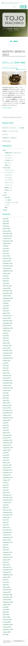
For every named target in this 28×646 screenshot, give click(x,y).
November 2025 (7, 236)
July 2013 (5, 545)
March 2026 (6, 228)
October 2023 (7, 296)
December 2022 (7, 321)
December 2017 (7, 470)
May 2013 (6, 547)
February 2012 (7, 567)
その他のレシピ (9, 160)
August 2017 (6, 480)
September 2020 (8, 388)
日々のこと (8, 163)
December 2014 (7, 532)
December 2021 (7, 350)
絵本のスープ (8, 190)
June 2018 (6, 455)
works (5, 195)
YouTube (7, 197)
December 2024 (7, 263)
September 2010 (8, 575)
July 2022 (5, 333)
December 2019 (7, 410)
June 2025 (6, 248)
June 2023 (6, 306)
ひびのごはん (7, 141)
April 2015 (6, 525)
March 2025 (6, 256)
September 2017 (8, 477)
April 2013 (6, 550)
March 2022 (6, 343)
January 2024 (7, 288)
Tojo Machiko (15, 68)
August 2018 (6, 450)
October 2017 (7, 475)
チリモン (6, 134)
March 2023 (6, 313)
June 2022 (6, 335)
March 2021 (6, 373)
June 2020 (6, 395)
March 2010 (6, 587)
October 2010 (7, 572)
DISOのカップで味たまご (10, 138)
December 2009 (7, 594)
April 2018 (6, 460)
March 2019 (6, 433)
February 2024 (7, 286)
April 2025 (6, 253)
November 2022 (7, 323)
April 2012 (6, 562)
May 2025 (6, 251)
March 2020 (6, 403)
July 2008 (5, 634)
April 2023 (6, 311)
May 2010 (6, 585)
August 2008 (6, 632)
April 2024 (6, 283)
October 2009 (7, 599)
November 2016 (7, 500)
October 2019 (7, 415)
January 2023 (7, 318)
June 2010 (6, 582)
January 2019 (7, 438)
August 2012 (6, 560)
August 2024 (6, 273)
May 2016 (6, 507)
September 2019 (8, 418)
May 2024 (6, 281)
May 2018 (6, 458)
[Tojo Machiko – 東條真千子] (14, 20)
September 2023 (8, 298)
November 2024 (7, 266)
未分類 (5, 210)
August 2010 (6, 577)
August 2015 (6, 517)
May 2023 (6, 308)
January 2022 (7, 348)
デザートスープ (9, 182)
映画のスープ (8, 187)
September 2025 (8, 241)
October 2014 (7, 535)
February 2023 (7, 316)
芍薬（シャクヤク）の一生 (11, 131)
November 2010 (7, 570)
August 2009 (6, 604)
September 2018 (8, 448)
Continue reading (7, 108)
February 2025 (7, 258)
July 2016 (5, 505)
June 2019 (6, 425)
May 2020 (6, 398)
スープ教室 (8, 200)
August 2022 (6, 330)
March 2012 (6, 565)
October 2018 (7, 445)
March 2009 (6, 617)
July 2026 (5, 218)
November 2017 (7, 472)
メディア (7, 205)
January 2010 (7, 592)
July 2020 (5, 393)
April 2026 (6, 226)
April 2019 (6, 430)
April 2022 (6, 340)
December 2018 (7, 440)
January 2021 (7, 378)
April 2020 (6, 400)
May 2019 (6, 428)
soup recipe (6, 168)
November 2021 (7, 353)
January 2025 (7, 261)
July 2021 (5, 363)
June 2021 (6, 365)
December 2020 (7, 380)
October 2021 (7, 355)
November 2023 (7, 293)
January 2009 (7, 622)
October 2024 (7, 268)
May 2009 (6, 612)
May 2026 (6, 223)
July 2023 (5, 303)
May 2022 (6, 338)
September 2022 (8, 328)
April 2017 (6, 490)
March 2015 (6, 527)
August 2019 (6, 420)
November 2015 (7, 515)
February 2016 (7, 510)
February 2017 (7, 495)
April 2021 (6, 370)
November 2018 (7, 443)
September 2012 (8, 557)
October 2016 (7, 502)
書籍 (6, 207)
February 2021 (7, 375)
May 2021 (6, 368)
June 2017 (6, 485)
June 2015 (6, 520)
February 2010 (7, 590)
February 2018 (7, 465)
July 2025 (5, 246)
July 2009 (5, 607)
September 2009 (8, 602)
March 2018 (6, 462)
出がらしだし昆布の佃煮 (13, 62)
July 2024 (5, 276)
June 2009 (6, 609)
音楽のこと (8, 165)
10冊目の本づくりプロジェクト (13, 153)
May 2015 (6, 522)
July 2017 (5, 482)
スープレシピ (8, 158)
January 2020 (7, 408)
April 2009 (6, 614)
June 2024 (6, 278)
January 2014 (7, 540)
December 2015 (7, 512)
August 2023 (6, 301)
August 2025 (6, 243)
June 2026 (6, 221)
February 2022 (7, 345)
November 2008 (7, 624)
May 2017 (6, 487)
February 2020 (7, 405)
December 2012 (7, 552)
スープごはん (8, 177)
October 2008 (7, 627)
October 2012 (7, 555)
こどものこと (8, 155)
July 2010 (5, 580)
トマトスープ (8, 185)
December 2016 (7, 497)
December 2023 (7, 291)
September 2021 (8, 358)
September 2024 (8, 271)
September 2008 (8, 629)
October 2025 (7, 238)
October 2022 (7, 326)
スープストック (9, 180)
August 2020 (6, 390)
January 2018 (7, 467)
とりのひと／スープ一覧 (11, 202)
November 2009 (7, 597)
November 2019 (7, 413)
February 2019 (7, 435)
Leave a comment (21, 69)
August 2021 (6, 360)
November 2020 (7, 383)
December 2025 (7, 233)
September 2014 (8, 537)
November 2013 (7, 542)
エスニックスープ (9, 170)
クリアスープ (8, 175)
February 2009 (7, 619)
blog (4, 150)
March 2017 (6, 492)
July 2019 (5, 423)
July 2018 (5, 453)
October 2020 (7, 385)
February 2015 (7, 530)
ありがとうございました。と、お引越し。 (15, 128)
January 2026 (7, 231)
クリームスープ (9, 172)
